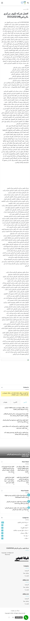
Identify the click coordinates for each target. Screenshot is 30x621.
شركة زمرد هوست (15, 610)
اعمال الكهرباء (24, 527)
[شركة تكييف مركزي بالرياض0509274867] (23, 2)
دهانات (26, 538)
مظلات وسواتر (24, 533)
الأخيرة (15, 402)
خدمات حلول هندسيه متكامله (20, 530)
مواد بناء (26, 535)
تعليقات (5, 402)
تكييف (26, 525)
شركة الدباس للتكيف (22, 522)
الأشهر (25, 402)
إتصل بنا (27, 575)
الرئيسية (25, 9)
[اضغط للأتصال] (26, 617)
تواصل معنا (26, 573)
